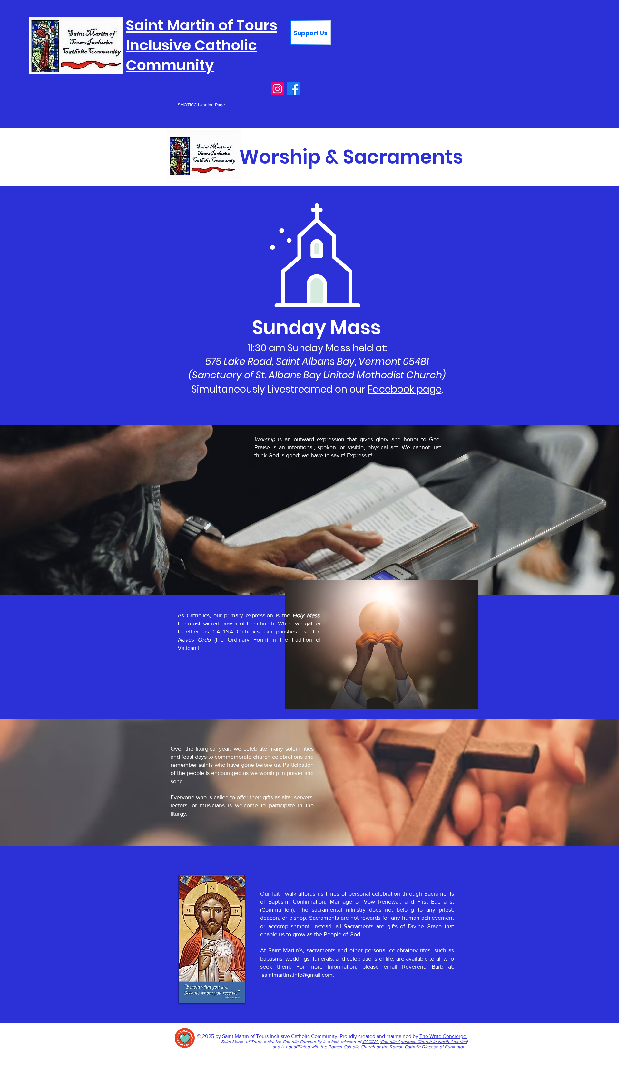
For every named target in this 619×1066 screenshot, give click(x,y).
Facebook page (405, 389)
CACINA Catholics (236, 631)
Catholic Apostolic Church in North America (423, 1041)
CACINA (370, 1041)
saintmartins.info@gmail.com (297, 975)
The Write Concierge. (443, 1036)
